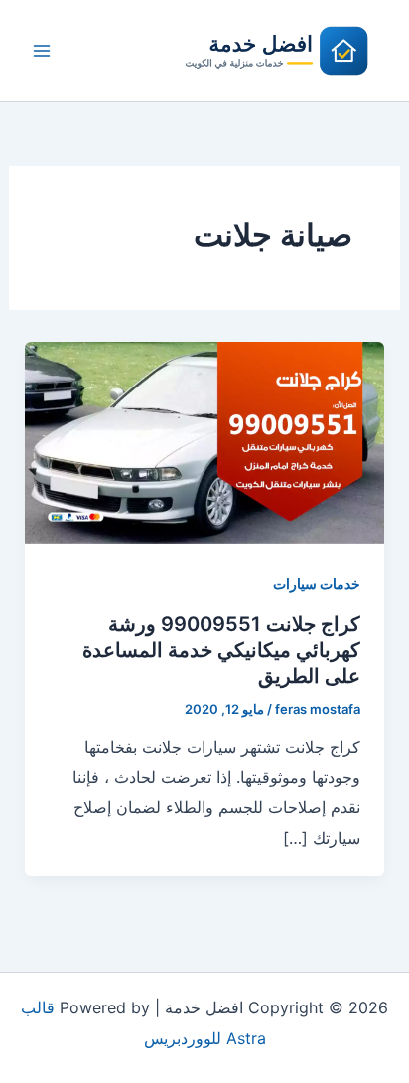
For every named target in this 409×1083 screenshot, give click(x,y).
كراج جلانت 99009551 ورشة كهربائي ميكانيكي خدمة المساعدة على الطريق (221, 650)
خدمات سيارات (316, 583)
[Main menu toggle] (42, 51)
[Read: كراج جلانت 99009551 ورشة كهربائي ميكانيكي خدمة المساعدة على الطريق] (205, 441)
